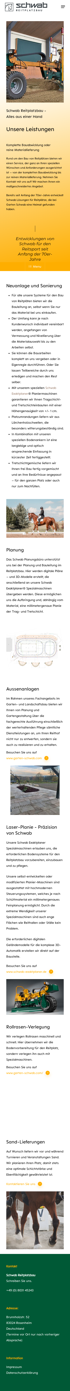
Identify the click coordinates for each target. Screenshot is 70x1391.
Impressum (14, 1367)
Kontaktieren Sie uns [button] (20, 1184)
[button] (63, 6)
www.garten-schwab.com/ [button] (24, 1073)
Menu (37, 266)
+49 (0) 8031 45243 (20, 1290)
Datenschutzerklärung (22, 1373)
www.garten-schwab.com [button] (24, 758)
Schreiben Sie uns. (19, 1281)
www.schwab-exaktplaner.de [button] (26, 972)
